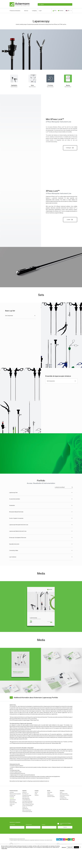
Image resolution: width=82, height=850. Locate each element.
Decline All (70, 847)
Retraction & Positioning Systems (15, 793)
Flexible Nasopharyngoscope (27, 811)
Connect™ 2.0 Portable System (27, 805)
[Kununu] (66, 839)
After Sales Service (50, 795)
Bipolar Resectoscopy (25, 798)
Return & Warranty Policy (64, 799)
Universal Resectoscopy (26, 799)
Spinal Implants (12, 801)
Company (43, 824)
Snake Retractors (25, 808)
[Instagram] (64, 839)
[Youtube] (73, 839)
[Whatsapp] (71, 839)
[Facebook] (62, 839)
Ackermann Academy (51, 796)
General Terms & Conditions (64, 795)
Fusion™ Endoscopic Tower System (28, 804)
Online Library (49, 792)
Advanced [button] (64, 847)
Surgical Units (12, 804)
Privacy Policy (62, 796)
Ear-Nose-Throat (12, 795)
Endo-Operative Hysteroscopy (27, 801)
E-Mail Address (12, 824)
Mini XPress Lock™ (25, 793)
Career (36, 793)
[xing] (69, 839)
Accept (76, 847)
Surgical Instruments (13, 802)
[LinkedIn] (59, 839)
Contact (48, 793)
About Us (36, 792)
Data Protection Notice (63, 793)
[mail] (57, 839)
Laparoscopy (12, 798)
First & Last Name (29, 824)
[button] (15, 11)
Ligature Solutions (13, 799)
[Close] (80, 847)
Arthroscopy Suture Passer (26, 795)
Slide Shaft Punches (25, 796)
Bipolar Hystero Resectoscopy (27, 802)
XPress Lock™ (24, 792)
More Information (14, 86)
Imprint (61, 792)
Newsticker (37, 795)
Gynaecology (12, 796)
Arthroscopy (12, 792)
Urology (11, 805)
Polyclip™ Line (24, 807)
